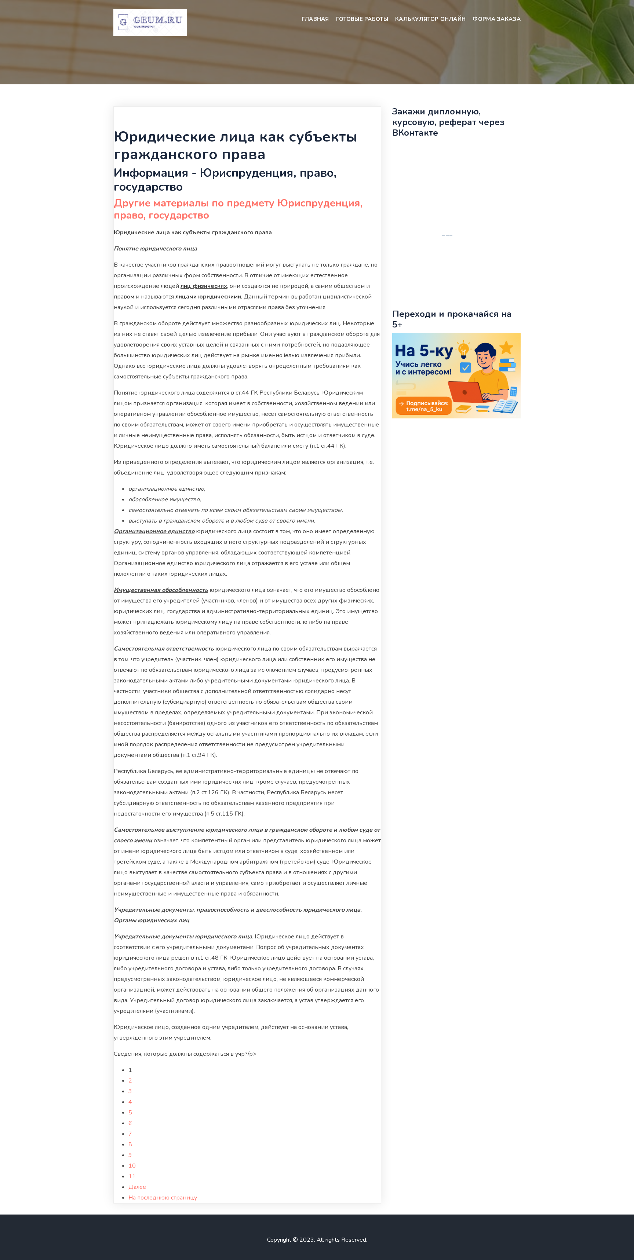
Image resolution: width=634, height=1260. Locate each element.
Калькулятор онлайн (430, 19)
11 (132, 1176)
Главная (315, 19)
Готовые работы (362, 19)
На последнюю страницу (162, 1198)
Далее (137, 1187)
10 (132, 1166)
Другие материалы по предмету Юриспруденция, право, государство (238, 209)
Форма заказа (497, 19)
